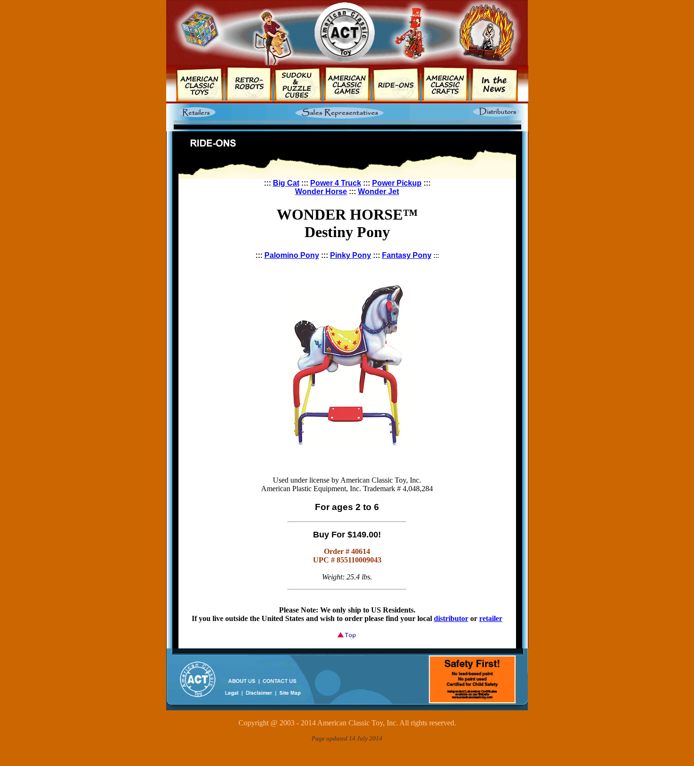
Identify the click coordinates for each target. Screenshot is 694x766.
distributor (451, 618)
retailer (490, 618)
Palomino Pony (291, 255)
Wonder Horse (321, 191)
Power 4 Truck (335, 183)
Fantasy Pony (407, 255)
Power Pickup (397, 183)
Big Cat (286, 183)
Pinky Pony (350, 255)
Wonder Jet (378, 191)
